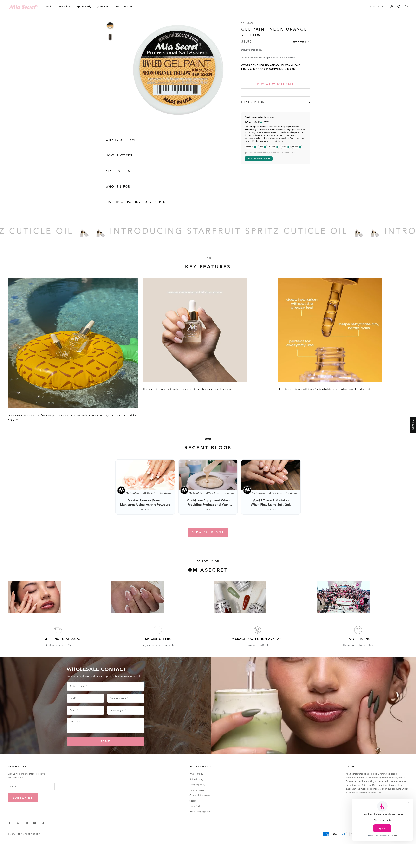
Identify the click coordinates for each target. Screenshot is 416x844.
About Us (103, 7)
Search (192, 801)
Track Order (195, 806)
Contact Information (199, 795)
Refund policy (196, 779)
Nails (49, 7)
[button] (65, 813)
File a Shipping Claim (200, 811)
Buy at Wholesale (276, 84)
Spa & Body (84, 7)
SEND (106, 741)
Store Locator (124, 7)
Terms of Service (197, 790)
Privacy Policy (196, 774)
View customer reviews (258, 158)
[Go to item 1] (110, 25)
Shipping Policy (197, 784)
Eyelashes (64, 7)
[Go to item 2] (110, 37)
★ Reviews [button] (413, 424)
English (375, 7)
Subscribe (23, 797)
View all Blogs (208, 532)
